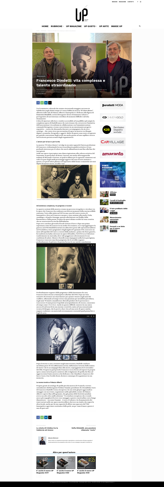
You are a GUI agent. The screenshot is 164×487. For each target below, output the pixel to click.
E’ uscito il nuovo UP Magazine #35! (85, 472)
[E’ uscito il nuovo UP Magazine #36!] (66, 462)
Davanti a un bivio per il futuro (117, 227)
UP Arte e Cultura (116, 203)
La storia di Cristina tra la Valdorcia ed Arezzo (47, 429)
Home (45, 26)
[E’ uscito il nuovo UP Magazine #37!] (45, 462)
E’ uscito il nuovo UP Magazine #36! (65, 472)
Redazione (122, 1)
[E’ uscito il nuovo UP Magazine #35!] (86, 462)
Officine (113, 192)
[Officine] (104, 194)
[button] (140, 26)
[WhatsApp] (42, 102)
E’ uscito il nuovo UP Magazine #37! (44, 472)
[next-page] (40, 476)
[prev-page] (37, 476)
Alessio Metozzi (42, 93)
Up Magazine (74, 26)
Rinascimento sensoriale (115, 218)
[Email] (50, 102)
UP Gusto (89, 26)
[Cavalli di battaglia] (104, 202)
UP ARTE (104, 26)
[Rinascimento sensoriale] (104, 219)
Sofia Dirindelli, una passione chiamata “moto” (84, 429)
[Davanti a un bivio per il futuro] (104, 228)
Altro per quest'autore (64, 452)
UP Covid (113, 231)
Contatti (131, 1)
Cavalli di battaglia (118, 200)
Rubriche (56, 26)
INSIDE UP (116, 26)
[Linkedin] (46, 102)
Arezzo (112, 194)
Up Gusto (113, 213)
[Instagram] (140, 1)
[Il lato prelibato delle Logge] (104, 210)
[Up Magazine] (82, 13)
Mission (114, 1)
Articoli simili (44, 452)
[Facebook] (137, 1)
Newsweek (43, 31)
